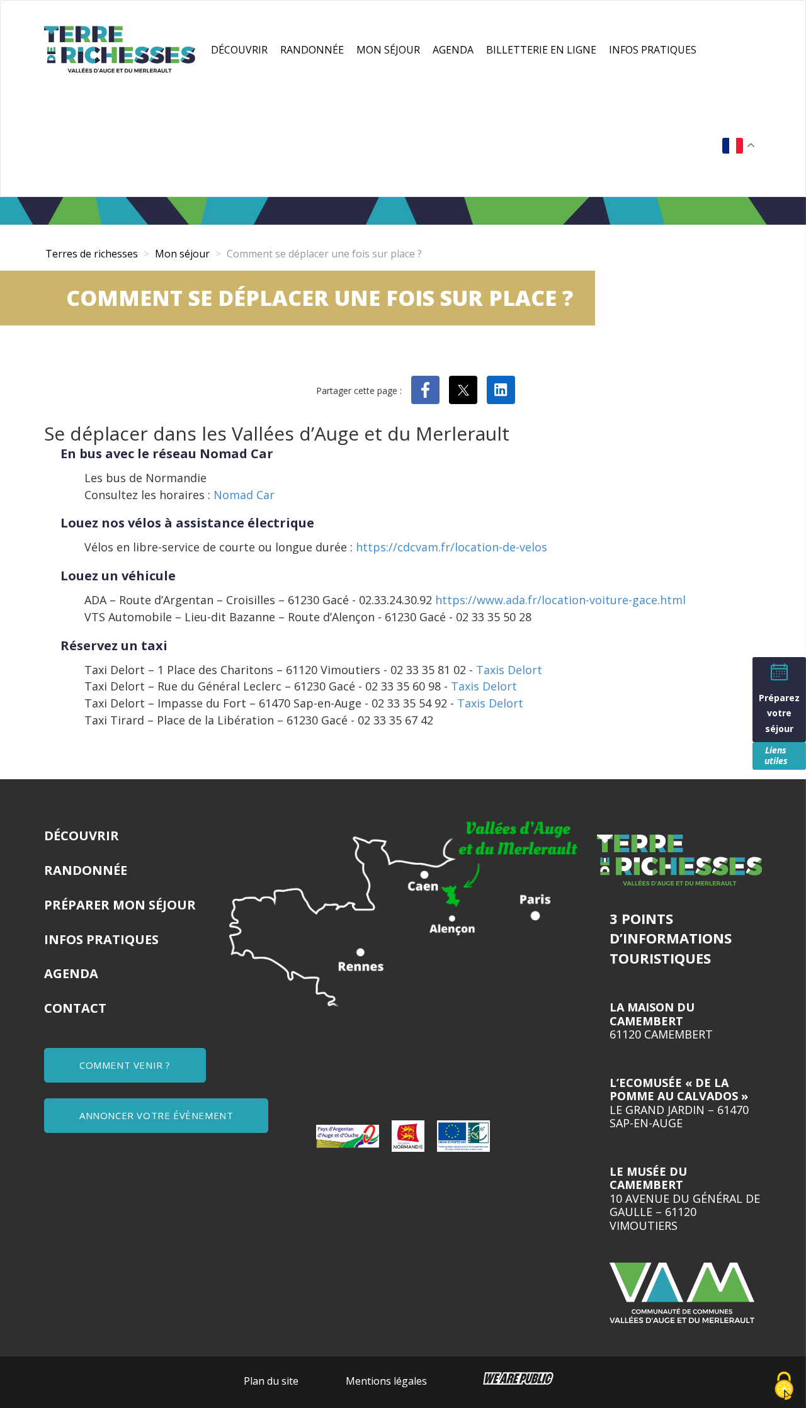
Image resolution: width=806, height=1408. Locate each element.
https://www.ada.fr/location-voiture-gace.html (560, 599)
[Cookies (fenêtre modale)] (784, 1386)
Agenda (453, 50)
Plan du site (271, 1381)
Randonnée (312, 50)
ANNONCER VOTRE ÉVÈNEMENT (156, 1115)
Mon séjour (388, 50)
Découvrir (239, 50)
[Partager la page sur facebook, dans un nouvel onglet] (425, 390)
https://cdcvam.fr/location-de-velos (451, 547)
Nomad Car (244, 494)
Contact (75, 1008)
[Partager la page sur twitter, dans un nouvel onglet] (463, 390)
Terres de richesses (91, 254)
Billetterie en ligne (541, 50)
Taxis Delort (509, 669)
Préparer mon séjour (120, 904)
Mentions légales (386, 1381)
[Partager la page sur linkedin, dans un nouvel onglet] (501, 390)
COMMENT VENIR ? (125, 1065)
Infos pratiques (652, 50)
